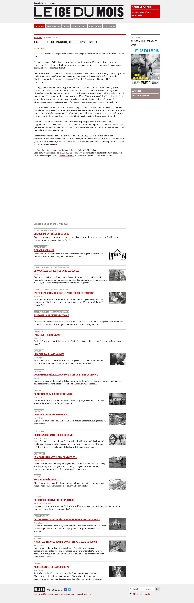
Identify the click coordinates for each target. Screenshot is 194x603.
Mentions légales (42, 594)
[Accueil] (78, 12)
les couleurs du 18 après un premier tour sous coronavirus (67, 519)
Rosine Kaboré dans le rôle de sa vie (53, 435)
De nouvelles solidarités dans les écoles (56, 270)
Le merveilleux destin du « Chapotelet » (55, 457)
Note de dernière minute (47, 479)
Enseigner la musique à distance (51, 315)
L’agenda (66, 26)
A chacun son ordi (44, 250)
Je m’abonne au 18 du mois (142, 12)
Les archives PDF (53, 26)
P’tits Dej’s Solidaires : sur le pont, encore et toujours (64, 293)
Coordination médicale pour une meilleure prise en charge (66, 374)
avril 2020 (38, 38)
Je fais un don (137, 15)
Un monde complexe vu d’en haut (51, 414)
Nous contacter (109, 26)
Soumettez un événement (62, 594)
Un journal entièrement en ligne (51, 234)
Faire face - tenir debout (47, 335)
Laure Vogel (41, 48)
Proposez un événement (140, 96)
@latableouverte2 (66, 156)
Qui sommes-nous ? (79, 26)
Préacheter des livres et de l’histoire (54, 500)
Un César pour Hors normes (49, 354)
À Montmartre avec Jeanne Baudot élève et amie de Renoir (65, 541)
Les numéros (39, 26)
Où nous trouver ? (95, 26)
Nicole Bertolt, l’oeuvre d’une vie (51, 567)
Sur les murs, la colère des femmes (53, 394)
